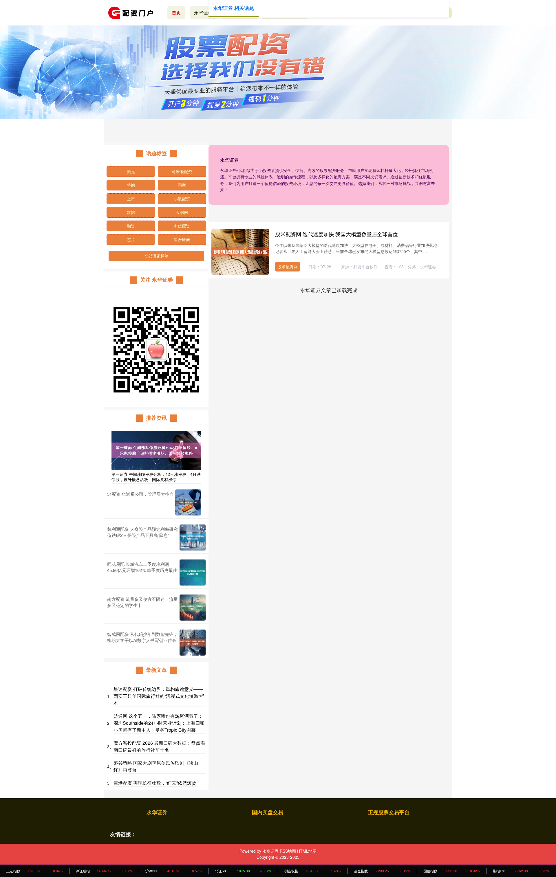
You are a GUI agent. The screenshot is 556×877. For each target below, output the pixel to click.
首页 (176, 12)
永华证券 (203, 12)
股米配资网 (287, 266)
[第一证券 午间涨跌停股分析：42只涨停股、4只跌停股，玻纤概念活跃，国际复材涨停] (156, 450)
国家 (182, 185)
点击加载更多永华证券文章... (328, 289)
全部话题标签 (156, 256)
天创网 (182, 212)
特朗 (131, 185)
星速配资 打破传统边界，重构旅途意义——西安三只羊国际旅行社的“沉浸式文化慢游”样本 (159, 696)
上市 (131, 198)
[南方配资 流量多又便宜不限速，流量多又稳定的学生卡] (193, 608)
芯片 (131, 239)
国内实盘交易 (267, 812)
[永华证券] (132, 12)
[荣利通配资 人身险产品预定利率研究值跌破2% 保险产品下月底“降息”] (193, 537)
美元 (131, 171)
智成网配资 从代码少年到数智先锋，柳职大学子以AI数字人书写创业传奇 (142, 637)
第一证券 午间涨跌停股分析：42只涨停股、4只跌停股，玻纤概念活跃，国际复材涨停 (156, 476)
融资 (131, 226)
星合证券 (182, 239)
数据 (131, 212)
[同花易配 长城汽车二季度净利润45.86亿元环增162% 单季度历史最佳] (193, 572)
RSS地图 (288, 851)
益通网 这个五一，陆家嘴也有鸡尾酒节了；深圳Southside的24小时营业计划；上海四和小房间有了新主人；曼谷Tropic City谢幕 (159, 723)
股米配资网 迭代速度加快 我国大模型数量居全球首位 (336, 234)
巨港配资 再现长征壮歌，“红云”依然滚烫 (155, 782)
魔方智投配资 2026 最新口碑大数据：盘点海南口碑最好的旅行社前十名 (159, 746)
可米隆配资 (182, 171)
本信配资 (182, 226)
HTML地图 (307, 851)
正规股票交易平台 (388, 812)
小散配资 (182, 198)
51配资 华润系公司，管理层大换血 (140, 494)
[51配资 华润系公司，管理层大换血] (188, 502)
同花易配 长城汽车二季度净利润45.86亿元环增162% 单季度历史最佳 (142, 567)
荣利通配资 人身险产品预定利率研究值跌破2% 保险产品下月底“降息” (142, 532)
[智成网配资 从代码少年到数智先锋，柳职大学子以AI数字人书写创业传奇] (193, 643)
